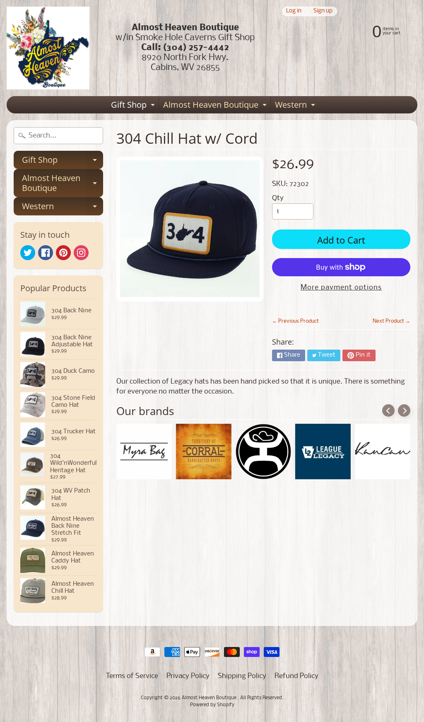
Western (296, 106)
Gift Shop (134, 106)
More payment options (341, 288)
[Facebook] (45, 252)
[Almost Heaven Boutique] (48, 48)
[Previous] (388, 410)
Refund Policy (296, 676)
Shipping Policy (242, 676)
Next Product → (391, 321)
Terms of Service (132, 676)
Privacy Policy (188, 676)
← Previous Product (295, 321)
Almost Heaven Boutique (216, 106)
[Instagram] (81, 252)
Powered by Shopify (212, 705)
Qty (278, 198)
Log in (293, 11)
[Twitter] (27, 252)
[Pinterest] (63, 252)
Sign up (322, 11)
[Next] (404, 410)
